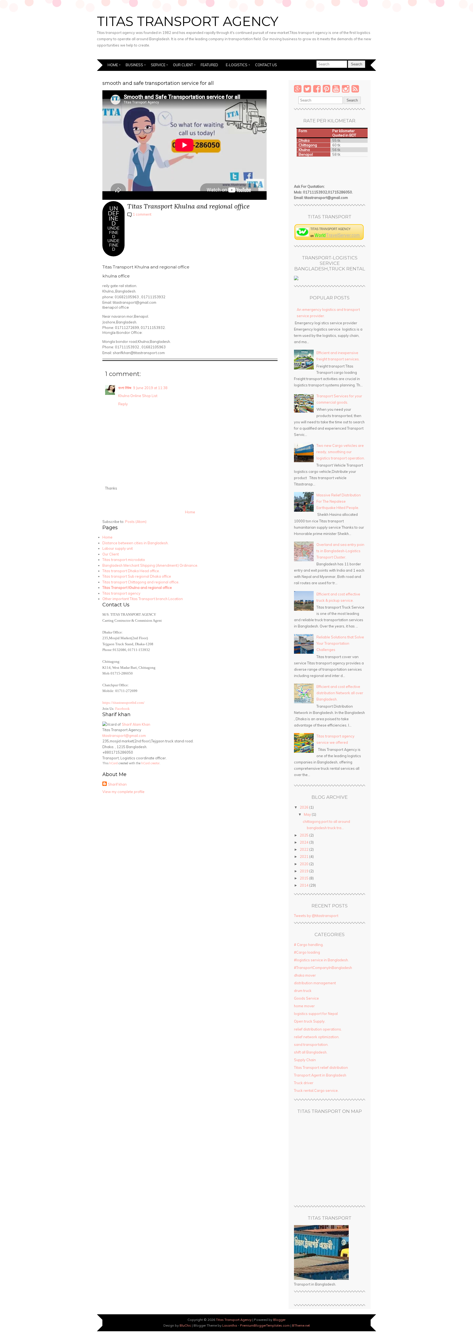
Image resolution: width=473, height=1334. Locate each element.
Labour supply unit (117, 548)
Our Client (183, 65)
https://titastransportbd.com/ (123, 703)
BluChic (185, 1325)
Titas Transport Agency (187, 21)
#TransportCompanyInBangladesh (323, 967)
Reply (123, 404)
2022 (304, 849)
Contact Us (266, 65)
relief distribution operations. (318, 1029)
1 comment (142, 214)
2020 (304, 864)
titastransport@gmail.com (124, 735)
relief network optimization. (316, 1037)
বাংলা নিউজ (124, 388)
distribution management (315, 983)
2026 (304, 807)
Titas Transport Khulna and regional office (188, 206)
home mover (304, 1006)
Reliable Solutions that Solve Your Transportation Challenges (340, 643)
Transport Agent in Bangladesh (320, 1075)
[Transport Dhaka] (329, 239)
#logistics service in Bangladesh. (321, 960)
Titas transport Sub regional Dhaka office (136, 576)
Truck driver (303, 1083)
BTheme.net (301, 1325)
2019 (304, 871)
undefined (113, 215)
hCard (113, 763)
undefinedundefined (113, 238)
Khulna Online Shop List (137, 395)
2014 (304, 885)
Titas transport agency (121, 593)
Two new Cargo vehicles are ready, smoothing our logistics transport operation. (340, 451)
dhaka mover (305, 975)
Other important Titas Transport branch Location (142, 599)
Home (113, 65)
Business (134, 65)
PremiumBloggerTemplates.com (265, 1325)
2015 (304, 878)
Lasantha (229, 1325)
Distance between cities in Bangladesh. (135, 543)
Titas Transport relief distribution (321, 1067)
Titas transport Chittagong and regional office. (140, 582)
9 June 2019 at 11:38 (150, 388)
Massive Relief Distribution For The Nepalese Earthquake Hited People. (338, 501)
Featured (209, 65)
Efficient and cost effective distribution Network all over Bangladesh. (339, 692)
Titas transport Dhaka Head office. (131, 571)
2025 (304, 835)
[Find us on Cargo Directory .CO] (296, 279)
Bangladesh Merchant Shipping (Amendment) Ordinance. (150, 565)
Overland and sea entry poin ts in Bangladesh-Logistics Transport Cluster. (340, 550)
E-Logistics (236, 65)
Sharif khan (117, 784)
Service (158, 65)
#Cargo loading (307, 952)
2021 (304, 856)
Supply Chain (305, 1060)
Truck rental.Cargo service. (316, 1090)
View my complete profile (123, 791)
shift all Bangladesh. (310, 1052)
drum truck (303, 990)
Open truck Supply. (309, 1021)
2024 (304, 842)
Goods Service (306, 998)
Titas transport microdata (123, 559)
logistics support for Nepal (316, 1013)
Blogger (279, 1320)
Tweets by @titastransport (316, 915)
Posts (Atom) (135, 521)
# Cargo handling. (309, 944)
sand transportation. (311, 1044)
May (308, 814)
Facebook (122, 709)
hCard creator (150, 763)
